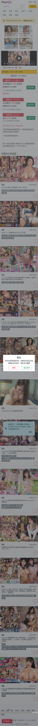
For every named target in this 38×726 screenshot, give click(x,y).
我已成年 (27, 368)
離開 (13, 368)
